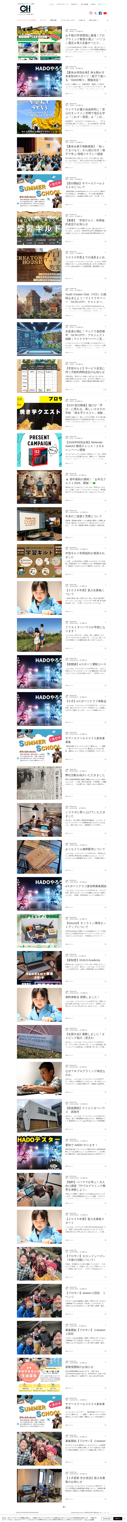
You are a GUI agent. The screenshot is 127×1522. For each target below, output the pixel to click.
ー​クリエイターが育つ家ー (25, 14)
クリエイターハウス (68, 20)
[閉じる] (124, 1518)
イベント (43, 20)
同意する (118, 1519)
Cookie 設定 (106, 1519)
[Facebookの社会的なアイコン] (100, 13)
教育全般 (53, 20)
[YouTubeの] (105, 13)
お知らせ (82, 20)
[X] (95, 13)
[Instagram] (90, 13)
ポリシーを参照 (89, 1520)
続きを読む (93, 20)
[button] (108, 20)
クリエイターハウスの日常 (26, 20)
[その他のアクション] (106, 30)
